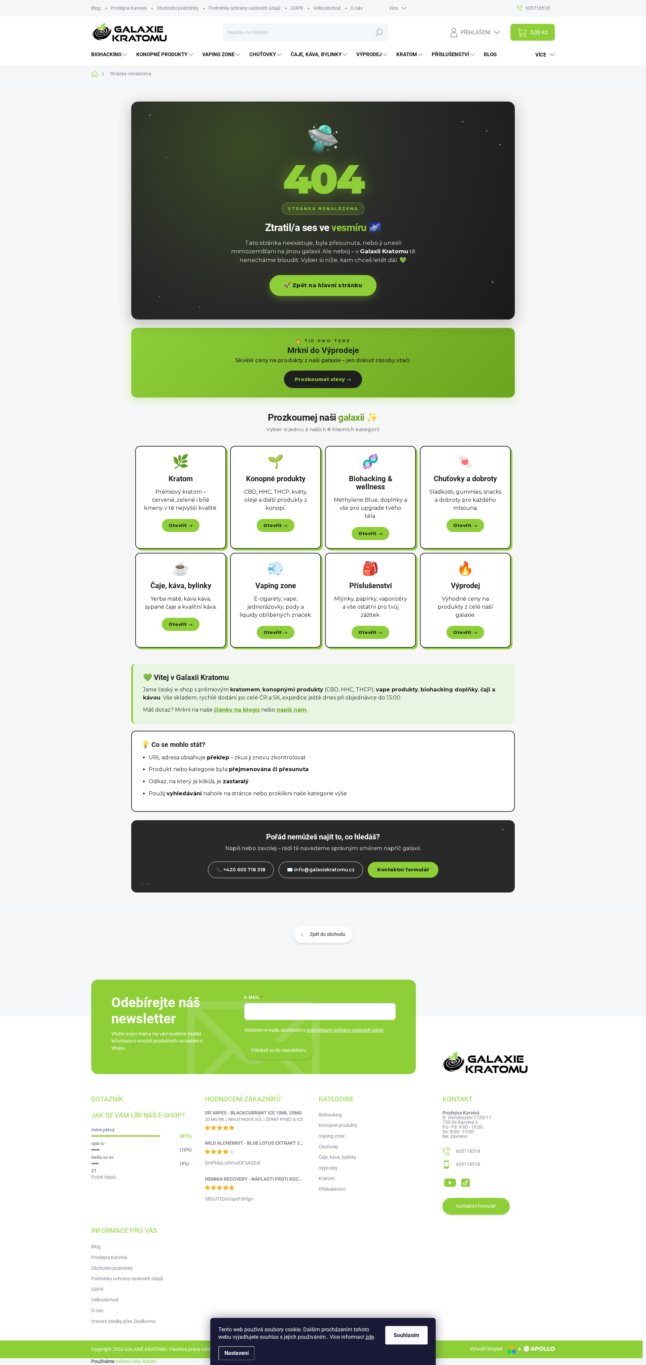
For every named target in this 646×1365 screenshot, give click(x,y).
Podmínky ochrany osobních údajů (245, 8)
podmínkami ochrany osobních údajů (345, 1030)
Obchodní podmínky (178, 8)
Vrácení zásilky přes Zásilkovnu (123, 1321)
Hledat (379, 32)
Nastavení (236, 1353)
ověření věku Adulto (135, 1361)
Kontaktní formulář (403, 870)
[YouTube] (450, 1181)
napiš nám (292, 710)
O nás (357, 8)
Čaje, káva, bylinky (337, 1157)
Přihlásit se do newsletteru (278, 1050)
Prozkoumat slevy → (323, 379)
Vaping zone (332, 1136)
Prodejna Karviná (129, 8)
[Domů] (98, 73)
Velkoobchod (326, 8)
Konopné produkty (338, 1125)
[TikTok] (465, 1181)
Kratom (326, 1178)
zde (369, 1337)
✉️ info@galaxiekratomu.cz (321, 870)
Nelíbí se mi (102, 1157)
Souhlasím (406, 1335)
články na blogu (237, 710)
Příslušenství (332, 1189)
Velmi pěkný (102, 1129)
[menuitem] (110, 55)
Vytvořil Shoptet (486, 1349)
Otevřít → (181, 525)
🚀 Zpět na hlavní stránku (323, 285)
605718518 (468, 1151)
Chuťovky (328, 1146)
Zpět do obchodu (327, 934)
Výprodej (328, 1168)
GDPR (297, 8)
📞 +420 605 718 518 (240, 870)
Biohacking (330, 1114)
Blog (96, 8)
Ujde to (97, 1143)
